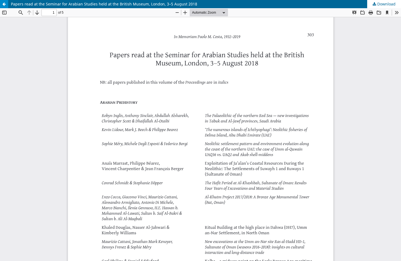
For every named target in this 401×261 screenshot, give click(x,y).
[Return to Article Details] (4, 4)
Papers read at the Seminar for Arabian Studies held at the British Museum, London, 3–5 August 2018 (104, 4)
